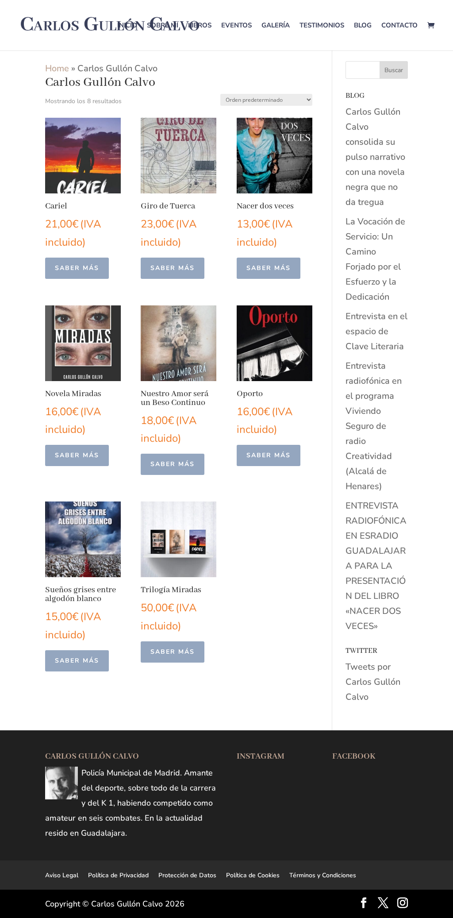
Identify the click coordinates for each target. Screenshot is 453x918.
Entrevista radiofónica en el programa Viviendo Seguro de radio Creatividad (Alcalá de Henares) (374, 426)
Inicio (127, 26)
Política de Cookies (253, 875)
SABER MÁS (77, 268)
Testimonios (321, 26)
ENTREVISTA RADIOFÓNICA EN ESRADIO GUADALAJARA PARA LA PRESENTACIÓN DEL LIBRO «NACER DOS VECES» (376, 566)
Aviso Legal (61, 875)
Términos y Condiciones (322, 875)
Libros (199, 26)
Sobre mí (162, 26)
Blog (363, 26)
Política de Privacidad (118, 875)
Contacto (399, 26)
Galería (275, 26)
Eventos (236, 26)
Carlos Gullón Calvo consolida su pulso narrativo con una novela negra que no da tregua (375, 157)
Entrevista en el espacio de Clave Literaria (376, 331)
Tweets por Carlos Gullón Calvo (373, 682)
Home (57, 68)
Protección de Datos (187, 875)
